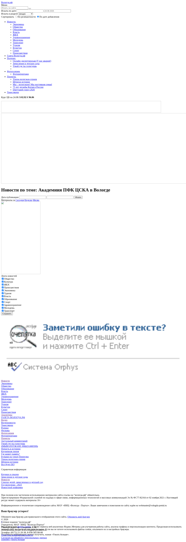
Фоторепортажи (21, 74)
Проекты (11, 76)
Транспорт (18, 42)
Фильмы (5, 430)
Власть (16, 32)
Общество (18, 27)
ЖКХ (15, 35)
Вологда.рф (6, 2)
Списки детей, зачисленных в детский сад (22, 482)
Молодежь (18, 40)
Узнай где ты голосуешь (25, 66)
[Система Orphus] (93, 375)
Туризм (16, 45)
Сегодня (20, 200)
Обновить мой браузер (78, 517)
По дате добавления (49, 17)
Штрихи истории (21, 82)
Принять (5, 539)
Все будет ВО (8, 464)
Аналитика (6, 415)
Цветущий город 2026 (24, 89)
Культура (17, 48)
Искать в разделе (9, 13)
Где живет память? (10, 454)
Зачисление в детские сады (26, 63)
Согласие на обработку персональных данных (24, 537)
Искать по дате (8, 11)
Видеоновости (8, 422)
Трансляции (13, 92)
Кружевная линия (10, 451)
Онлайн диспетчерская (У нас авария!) (32, 61)
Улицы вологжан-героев (25, 79)
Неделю (28, 200)
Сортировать (7, 17)
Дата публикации (10, 197)
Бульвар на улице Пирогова (15, 456)
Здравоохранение (21, 37)
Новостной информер (12, 487)
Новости (11, 21)
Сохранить (7, 314)
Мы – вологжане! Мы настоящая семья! (32, 84)
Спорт (16, 50)
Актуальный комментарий (14, 441)
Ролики (5, 428)
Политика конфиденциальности (17, 535)
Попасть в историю (10, 449)
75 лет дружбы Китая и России (28, 87)
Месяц (36, 200)
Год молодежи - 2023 (11, 485)
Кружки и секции (10, 474)
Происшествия (20, 53)
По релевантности (27, 17)
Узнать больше (17, 539)
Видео (4, 420)
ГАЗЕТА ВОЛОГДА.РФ (13, 417)
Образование (19, 29)
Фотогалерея (13, 71)
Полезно (11, 58)
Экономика (18, 24)
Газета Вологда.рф (16, 55)
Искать (78, 197)
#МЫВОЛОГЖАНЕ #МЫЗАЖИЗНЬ (19, 446)
